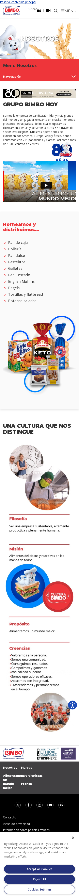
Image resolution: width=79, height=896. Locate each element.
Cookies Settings (39, 889)
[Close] (73, 837)
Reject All (39, 879)
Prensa (26, 784)
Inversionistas (32, 776)
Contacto (9, 817)
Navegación (12, 76)
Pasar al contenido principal (18, 2)
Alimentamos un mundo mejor (13, 782)
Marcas (26, 767)
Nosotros (10, 767)
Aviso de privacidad (16, 824)
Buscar (32, 9)
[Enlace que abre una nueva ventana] (18, 805)
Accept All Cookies (39, 869)
